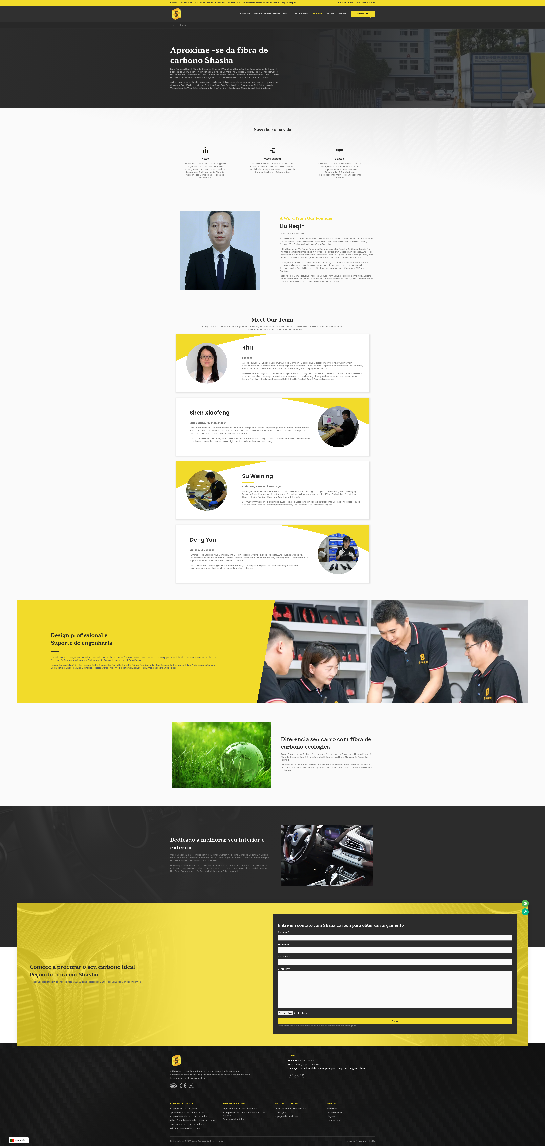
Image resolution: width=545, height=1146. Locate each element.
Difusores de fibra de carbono (185, 1128)
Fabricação (280, 1112)
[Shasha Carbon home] (176, 14)
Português (20, 1140)
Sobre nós (316, 13)
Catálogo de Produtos (233, 1119)
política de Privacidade (356, 1141)
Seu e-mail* (284, 944)
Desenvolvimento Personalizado (270, 13)
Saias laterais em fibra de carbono (187, 1124)
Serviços (330, 13)
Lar (172, 25)
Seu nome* (283, 932)
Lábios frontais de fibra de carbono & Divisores (193, 1120)
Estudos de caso (299, 13)
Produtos (245, 13)
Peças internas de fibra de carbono (240, 1108)
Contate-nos (363, 13)
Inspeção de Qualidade (286, 1116)
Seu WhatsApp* (285, 957)
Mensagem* (284, 969)
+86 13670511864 (345, 3)
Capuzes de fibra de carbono (184, 1108)
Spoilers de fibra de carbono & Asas (187, 1112)
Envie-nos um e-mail (365, 3)
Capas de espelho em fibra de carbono (189, 1116)
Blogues (342, 13)
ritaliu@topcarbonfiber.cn (308, 1064)
